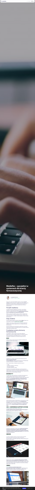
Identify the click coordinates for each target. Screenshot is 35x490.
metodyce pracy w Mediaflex (19, 321)
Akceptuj (24, 488)
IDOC (7, 338)
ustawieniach (4, 489)
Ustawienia (29, 488)
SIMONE (8, 434)
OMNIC (8, 465)
